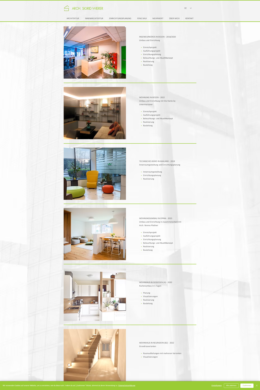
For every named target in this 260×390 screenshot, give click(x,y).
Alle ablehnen (231, 386)
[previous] (68, 54)
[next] (121, 54)
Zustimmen (247, 386)
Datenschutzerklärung (126, 386)
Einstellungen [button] (217, 386)
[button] (95, 52)
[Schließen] (256, 386)
